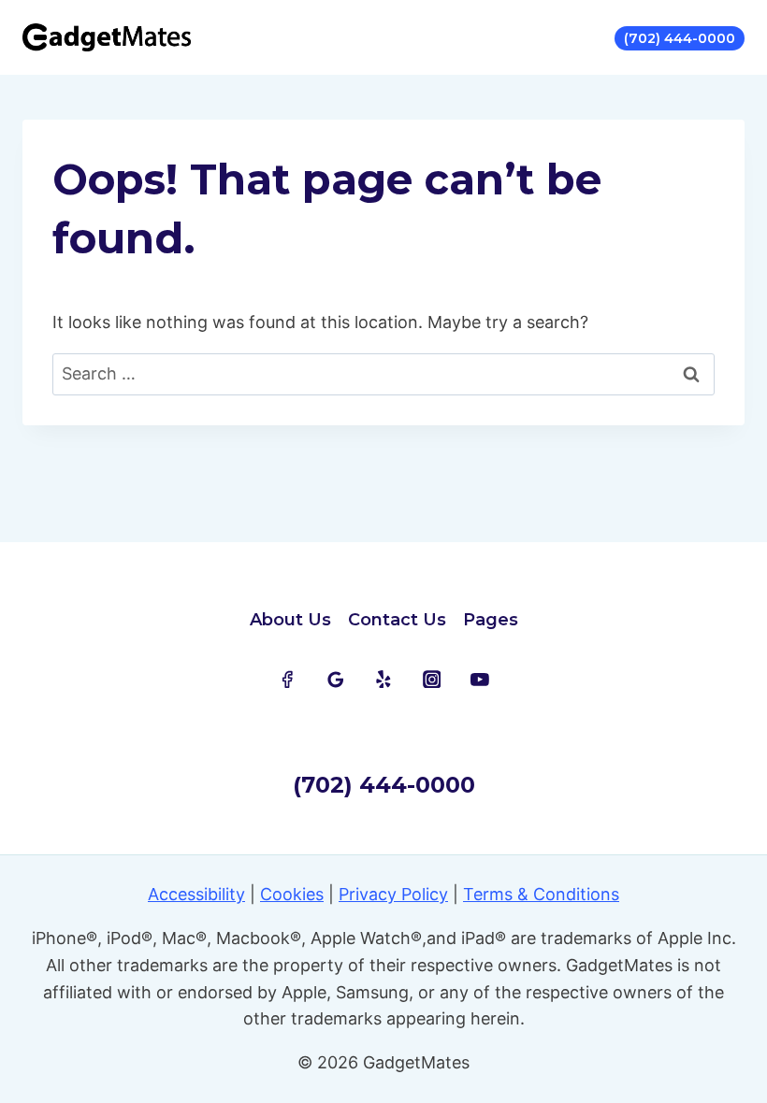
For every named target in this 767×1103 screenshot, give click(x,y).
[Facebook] (287, 679)
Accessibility (196, 894)
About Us (290, 619)
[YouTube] (480, 679)
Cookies (292, 894)
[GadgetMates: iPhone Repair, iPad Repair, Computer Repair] (106, 37)
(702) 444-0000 (679, 38)
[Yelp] (383, 679)
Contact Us (397, 619)
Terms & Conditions (541, 894)
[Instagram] (432, 679)
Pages (490, 619)
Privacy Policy (393, 894)
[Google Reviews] (336, 679)
